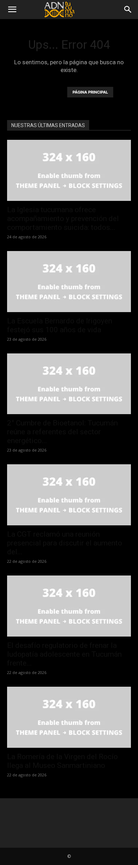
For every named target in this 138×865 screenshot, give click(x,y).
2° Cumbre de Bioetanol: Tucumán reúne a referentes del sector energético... (62, 432)
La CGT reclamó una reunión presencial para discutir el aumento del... (64, 543)
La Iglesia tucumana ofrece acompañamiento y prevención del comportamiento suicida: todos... (63, 218)
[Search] (128, 9)
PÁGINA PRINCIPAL (90, 92)
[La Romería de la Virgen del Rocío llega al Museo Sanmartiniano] (69, 717)
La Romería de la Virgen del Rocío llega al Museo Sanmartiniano (62, 761)
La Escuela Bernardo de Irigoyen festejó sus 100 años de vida (59, 325)
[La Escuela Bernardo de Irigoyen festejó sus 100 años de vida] (69, 281)
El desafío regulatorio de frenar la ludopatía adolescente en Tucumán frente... (64, 654)
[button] (12, 9)
